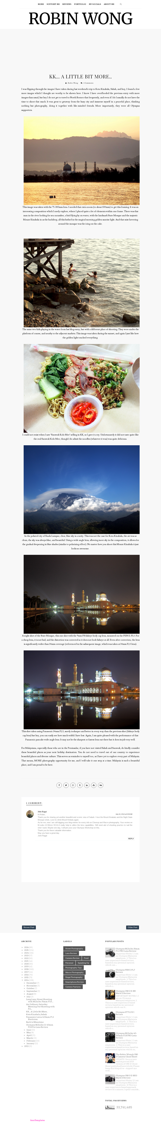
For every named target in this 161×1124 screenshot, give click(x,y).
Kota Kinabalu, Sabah (36, 1014)
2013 (26, 1046)
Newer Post (29, 927)
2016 (26, 975)
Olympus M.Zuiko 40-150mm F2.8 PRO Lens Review (126, 1035)
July (29, 997)
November (32, 986)
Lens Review (71, 953)
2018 (26, 969)
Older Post (132, 927)
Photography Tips (73, 968)
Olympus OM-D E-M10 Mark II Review (126, 1076)
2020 (26, 964)
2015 (26, 977)
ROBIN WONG (80, 19)
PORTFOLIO (80, 4)
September (32, 991)
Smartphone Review (74, 982)
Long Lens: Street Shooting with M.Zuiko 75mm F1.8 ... (39, 1000)
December (32, 983)
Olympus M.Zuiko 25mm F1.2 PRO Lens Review (128, 950)
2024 (26, 953)
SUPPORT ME (53, 4)
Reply (131, 839)
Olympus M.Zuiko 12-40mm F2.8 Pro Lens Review (39, 1026)
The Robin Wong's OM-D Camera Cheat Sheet (127, 1055)
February (31, 1041)
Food (86, 958)
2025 (26, 950)
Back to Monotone (35, 1022)
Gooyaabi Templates (70, 1120)
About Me (109, 4)
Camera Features (73, 987)
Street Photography (74, 949)
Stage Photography (74, 977)
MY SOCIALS (95, 4)
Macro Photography (74, 972)
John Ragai (42, 812)
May (29, 1032)
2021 (26, 961)
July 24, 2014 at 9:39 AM (124, 814)
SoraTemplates (37, 1120)
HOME (41, 4)
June (29, 1030)
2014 (26, 980)
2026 (26, 947)
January (31, 1043)
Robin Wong (73, 83)
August (30, 994)
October (31, 988)
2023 (26, 955)
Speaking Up (83, 963)
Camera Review (72, 958)
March (30, 1038)
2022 (26, 958)
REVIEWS (67, 4)
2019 (26, 966)
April (29, 1035)
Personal (69, 963)
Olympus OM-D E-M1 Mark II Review (126, 992)
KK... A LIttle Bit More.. (80, 76)
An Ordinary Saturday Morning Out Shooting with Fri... (40, 1006)
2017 (26, 972)
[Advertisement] (80, 50)
